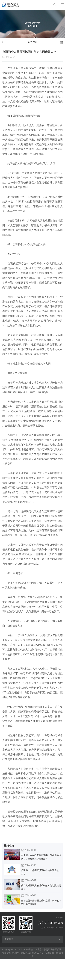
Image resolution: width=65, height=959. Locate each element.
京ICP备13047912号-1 (32, 953)
